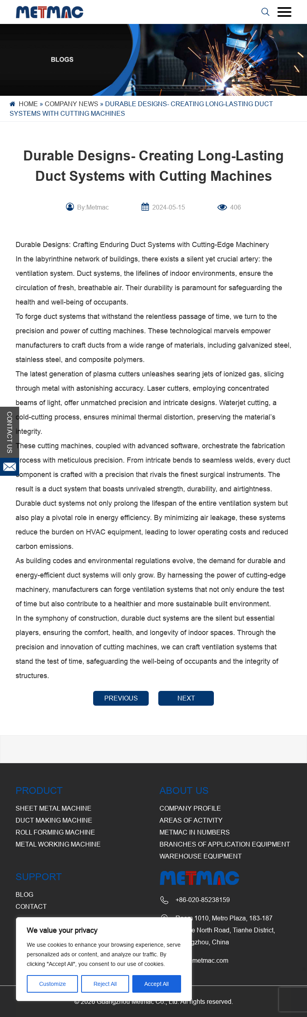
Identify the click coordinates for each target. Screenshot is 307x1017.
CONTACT (31, 906)
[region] (104, 959)
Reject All (105, 984)
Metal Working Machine (58, 844)
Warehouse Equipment (200, 856)
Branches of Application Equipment (224, 844)
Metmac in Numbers (194, 832)
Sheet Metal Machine (54, 808)
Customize (52, 984)
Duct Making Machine (54, 820)
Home (28, 103)
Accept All (156, 984)
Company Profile (190, 808)
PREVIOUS (121, 698)
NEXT (186, 698)
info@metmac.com (201, 960)
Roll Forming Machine (55, 832)
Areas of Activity (191, 820)
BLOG (24, 894)
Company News (71, 103)
